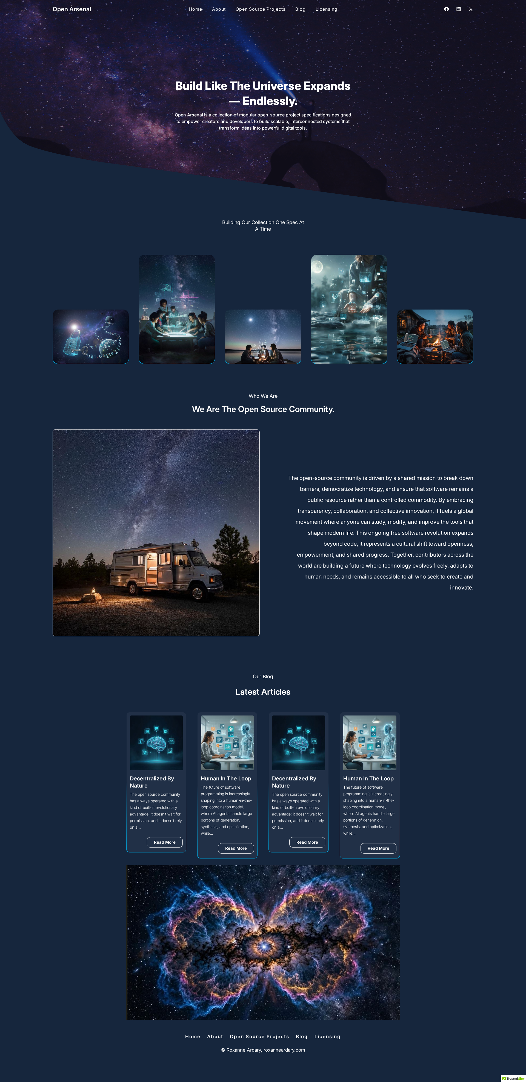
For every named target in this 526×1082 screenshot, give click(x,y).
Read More (168, 849)
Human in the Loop (155, 778)
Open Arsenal (72, 9)
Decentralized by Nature (223, 782)
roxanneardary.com (284, 1050)
